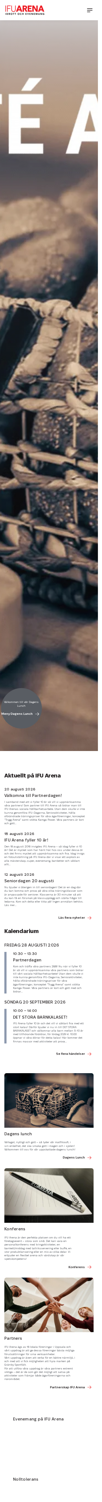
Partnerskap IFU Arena (67, 1387)
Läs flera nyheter (71, 918)
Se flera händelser (70, 1054)
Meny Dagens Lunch (17, 714)
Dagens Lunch (74, 1158)
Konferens (77, 1267)
